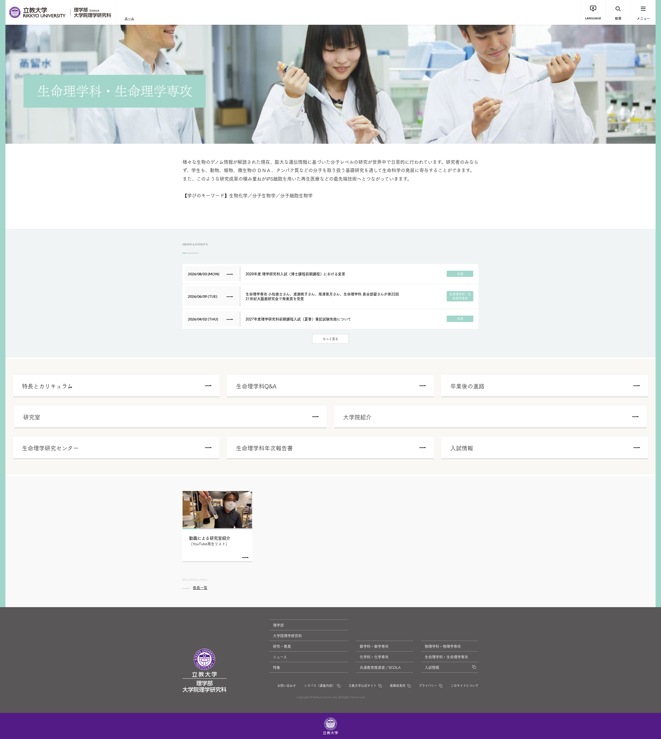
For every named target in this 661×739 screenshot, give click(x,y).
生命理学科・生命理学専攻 (446, 657)
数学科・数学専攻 (374, 646)
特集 (276, 667)
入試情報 (432, 667)
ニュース (280, 657)
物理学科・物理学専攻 (443, 646)
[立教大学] (37, 12)
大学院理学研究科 (287, 635)
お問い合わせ (286, 685)
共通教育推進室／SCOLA (380, 667)
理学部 (278, 625)
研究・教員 (282, 646)
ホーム (129, 18)
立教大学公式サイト (362, 685)
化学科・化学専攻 (374, 657)
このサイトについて (464, 685)
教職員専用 (397, 685)
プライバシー (428, 685)
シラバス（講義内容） (319, 685)
